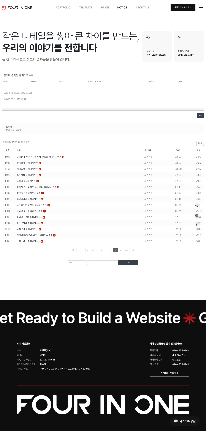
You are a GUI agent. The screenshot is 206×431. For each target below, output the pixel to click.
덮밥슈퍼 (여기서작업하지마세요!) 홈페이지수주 (39, 156)
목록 (200, 115)
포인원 (33, 81)
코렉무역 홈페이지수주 (28, 229)
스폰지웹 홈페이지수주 (28, 175)
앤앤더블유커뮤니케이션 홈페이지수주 (35, 235)
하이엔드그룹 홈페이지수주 (30, 217)
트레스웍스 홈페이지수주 (29, 241)
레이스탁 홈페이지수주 (28, 168)
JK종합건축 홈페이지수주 (29, 192)
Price (105, 7)
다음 (126, 250)
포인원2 (148, 156)
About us (142, 7)
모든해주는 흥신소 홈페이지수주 (32, 205)
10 (120, 250)
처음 (73, 250)
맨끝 (133, 250)
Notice (122, 7)
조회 (198, 150)
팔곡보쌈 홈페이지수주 (28, 162)
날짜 (178, 150)
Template (85, 7)
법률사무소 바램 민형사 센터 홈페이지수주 (37, 187)
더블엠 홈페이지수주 (26, 181)
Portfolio (63, 7)
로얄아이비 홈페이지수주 (29, 199)
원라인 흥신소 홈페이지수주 (30, 211)
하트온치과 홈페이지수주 (29, 223)
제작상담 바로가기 (169, 372)
